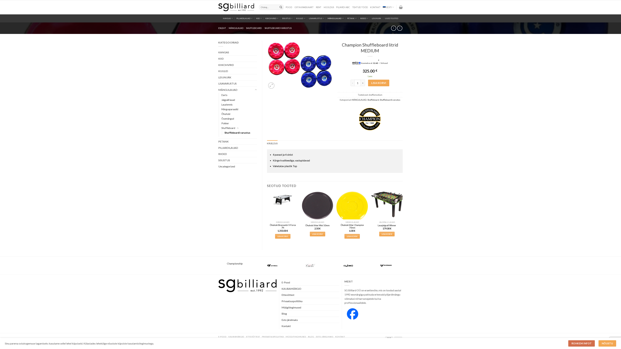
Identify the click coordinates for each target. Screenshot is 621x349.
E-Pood (286, 282)
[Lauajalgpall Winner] (387, 204)
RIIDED (363, 18)
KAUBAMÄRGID (291, 288)
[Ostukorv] (401, 7)
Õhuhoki (225, 114)
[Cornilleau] (272, 265)
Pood (289, 7)
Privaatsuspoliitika (292, 301)
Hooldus (329, 7)
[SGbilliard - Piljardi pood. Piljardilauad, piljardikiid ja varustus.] (236, 7)
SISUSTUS (286, 18)
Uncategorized (226, 166)
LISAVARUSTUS (315, 18)
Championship (235, 263)
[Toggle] (256, 90)
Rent (318, 7)
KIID (258, 18)
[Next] (402, 218)
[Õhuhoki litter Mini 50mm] (317, 206)
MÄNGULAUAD (334, 18)
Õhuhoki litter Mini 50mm (317, 225)
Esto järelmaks (290, 319)
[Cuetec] (310, 265)
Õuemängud (227, 118)
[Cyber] (348, 265)
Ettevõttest (288, 294)
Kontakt (375, 7)
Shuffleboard (254, 28)
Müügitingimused (291, 307)
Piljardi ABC (343, 7)
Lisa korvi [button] (283, 236)
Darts (224, 95)
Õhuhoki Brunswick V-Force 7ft (283, 226)
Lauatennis (227, 104)
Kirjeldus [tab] (272, 143)
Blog (284, 313)
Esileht (222, 28)
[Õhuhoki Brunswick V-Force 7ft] (283, 199)
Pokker (225, 123)
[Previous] (267, 218)
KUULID (299, 18)
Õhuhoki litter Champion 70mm (352, 226)
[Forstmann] (386, 265)
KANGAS (227, 18)
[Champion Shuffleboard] (370, 119)
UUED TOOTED (391, 18)
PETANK (350, 18)
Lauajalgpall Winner (387, 225)
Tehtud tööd (360, 7)
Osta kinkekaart (304, 7)
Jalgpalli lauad (228, 100)
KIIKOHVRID (270, 18)
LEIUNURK (376, 18)
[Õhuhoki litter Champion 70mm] (352, 207)
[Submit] (281, 7)
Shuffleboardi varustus (278, 28)
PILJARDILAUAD (243, 18)
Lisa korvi (378, 82)
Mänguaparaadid (229, 109)
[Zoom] (271, 85)
